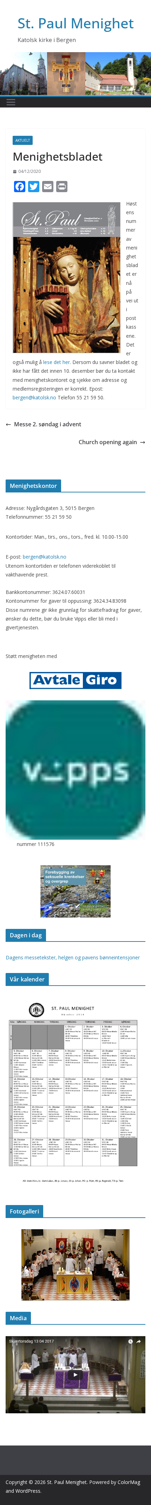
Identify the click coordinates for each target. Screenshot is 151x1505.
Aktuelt (22, 140)
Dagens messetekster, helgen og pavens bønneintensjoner (73, 957)
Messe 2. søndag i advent (47, 424)
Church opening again (108, 442)
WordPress (27, 1491)
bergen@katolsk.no (34, 397)
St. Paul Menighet (76, 23)
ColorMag (129, 1482)
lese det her (56, 362)
